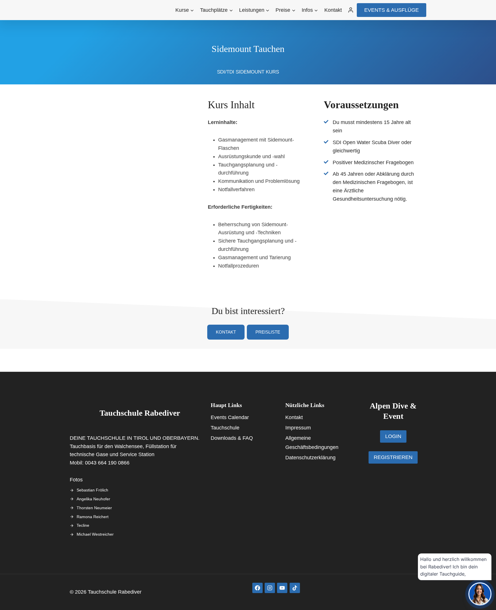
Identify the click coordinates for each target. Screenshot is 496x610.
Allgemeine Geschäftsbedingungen (311, 442)
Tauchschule (225, 428)
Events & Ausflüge (391, 10)
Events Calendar (230, 417)
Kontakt (333, 10)
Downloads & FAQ (232, 438)
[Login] (351, 10)
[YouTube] (282, 588)
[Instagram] (270, 588)
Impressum (298, 428)
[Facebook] (257, 588)
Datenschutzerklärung (310, 457)
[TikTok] (295, 588)
